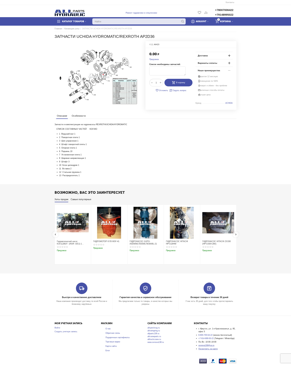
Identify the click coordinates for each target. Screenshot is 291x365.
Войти (57, 328)
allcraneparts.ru (154, 336)
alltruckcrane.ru (154, 339)
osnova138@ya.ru (206, 345)
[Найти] (183, 21)
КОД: (151, 44)
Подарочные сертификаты (117, 337)
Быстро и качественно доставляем (81, 297)
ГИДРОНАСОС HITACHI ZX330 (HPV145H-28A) (216, 242)
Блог (107, 350)
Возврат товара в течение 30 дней (209, 297)
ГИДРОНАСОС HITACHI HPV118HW (177, 242)
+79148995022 (224, 14)
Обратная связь (112, 333)
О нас (108, 328)
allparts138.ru (153, 333)
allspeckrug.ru (153, 328)
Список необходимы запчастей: (165, 64)
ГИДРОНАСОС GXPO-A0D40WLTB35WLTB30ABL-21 (143, 242)
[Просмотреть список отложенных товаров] (199, 13)
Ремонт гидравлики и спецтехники (141, 13)
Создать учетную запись (66, 331)
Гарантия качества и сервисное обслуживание (145, 297)
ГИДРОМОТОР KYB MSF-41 (106, 241)
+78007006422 (224, 10)
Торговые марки (112, 342)
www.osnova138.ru (155, 342)
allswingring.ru (153, 330)
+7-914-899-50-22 (206, 338)
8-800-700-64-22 (205, 335)
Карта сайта (111, 346)
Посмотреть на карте (208, 349)
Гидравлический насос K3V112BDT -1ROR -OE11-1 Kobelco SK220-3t (69, 242)
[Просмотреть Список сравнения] (206, 13)
